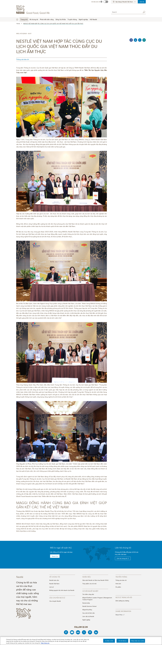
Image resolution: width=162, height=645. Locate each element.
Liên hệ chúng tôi (122, 558)
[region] (81, 641)
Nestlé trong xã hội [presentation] (124, 597)
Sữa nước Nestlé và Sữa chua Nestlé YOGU (95, 580)
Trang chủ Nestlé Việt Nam (17, 19)
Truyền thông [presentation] (121, 577)
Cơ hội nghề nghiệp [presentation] (90, 591)
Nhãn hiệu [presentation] (86, 577)
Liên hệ (142, 2)
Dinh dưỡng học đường (122, 600)
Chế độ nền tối (95, 2)
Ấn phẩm (118, 587)
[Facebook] (66, 632)
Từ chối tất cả (122, 640)
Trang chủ (24, 19)
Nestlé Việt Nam (54, 583)
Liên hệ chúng (123, 547)
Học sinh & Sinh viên (88, 613)
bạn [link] (125, 554)
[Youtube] (72, 632)
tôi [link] (130, 547)
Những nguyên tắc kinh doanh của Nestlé (61, 590)
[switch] (106, 2)
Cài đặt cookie (109, 640)
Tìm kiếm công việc (88, 594)
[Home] (33, 9)
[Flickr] (78, 632)
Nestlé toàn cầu (54, 580)
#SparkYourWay (87, 609)
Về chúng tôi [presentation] (54, 577)
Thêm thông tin (45, 643)
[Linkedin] (96, 632)
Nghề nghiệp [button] (83, 19)
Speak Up (55, 556)
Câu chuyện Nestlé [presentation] (57, 598)
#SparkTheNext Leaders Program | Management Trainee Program (97, 598)
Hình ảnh (118, 583)
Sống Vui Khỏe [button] (61, 19)
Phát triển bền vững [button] (47, 19)
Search (144, 12)
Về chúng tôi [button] (33, 19)
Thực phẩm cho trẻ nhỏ (89, 583)
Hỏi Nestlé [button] (93, 19)
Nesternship (86, 603)
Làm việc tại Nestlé (88, 616)
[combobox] (126, 12)
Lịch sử (51, 587)
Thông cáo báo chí (22, 59)
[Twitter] (84, 632)
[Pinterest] (90, 632)
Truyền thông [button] (72, 19)
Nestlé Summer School (89, 606)
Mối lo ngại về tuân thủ (61, 547)
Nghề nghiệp (86, 620)
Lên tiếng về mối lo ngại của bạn (61, 552)
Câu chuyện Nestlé (55, 601)
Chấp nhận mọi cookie (137, 640)
